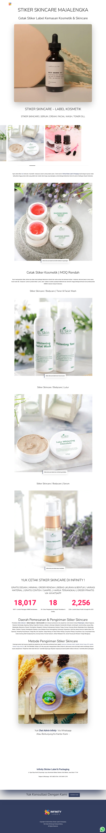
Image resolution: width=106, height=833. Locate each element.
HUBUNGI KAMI (74, 795)
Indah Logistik (75, 644)
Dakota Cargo (16, 646)
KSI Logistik (90, 644)
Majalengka (81, 623)
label (22, 173)
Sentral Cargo (83, 644)
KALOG (22, 646)
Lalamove (63, 644)
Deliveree (69, 644)
